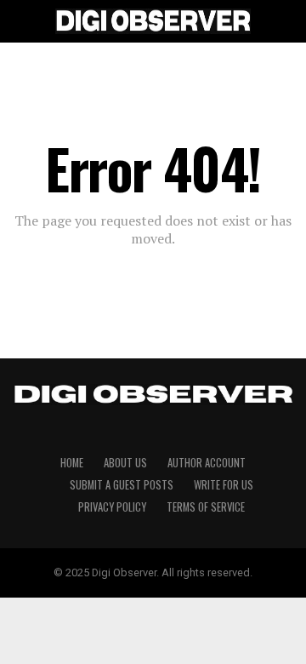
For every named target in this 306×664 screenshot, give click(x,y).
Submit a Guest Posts (121, 485)
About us (125, 463)
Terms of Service (206, 507)
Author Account (206, 463)
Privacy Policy (112, 507)
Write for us (223, 485)
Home (71, 463)
